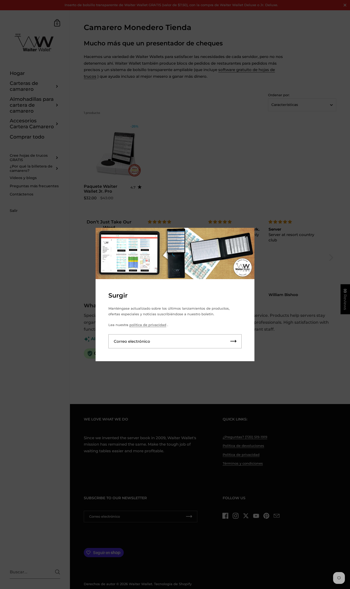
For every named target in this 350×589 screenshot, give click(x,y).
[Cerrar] (246, 236)
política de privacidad (147, 325)
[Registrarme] (233, 341)
